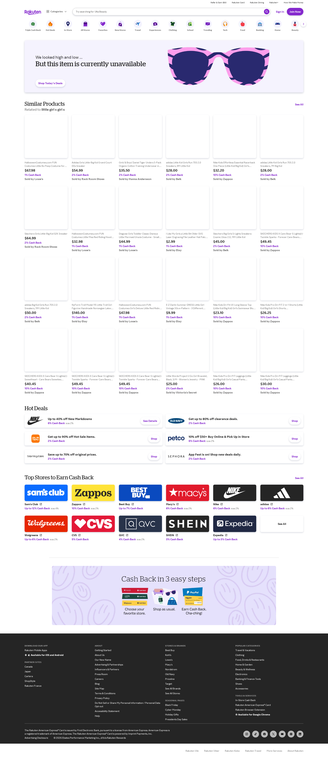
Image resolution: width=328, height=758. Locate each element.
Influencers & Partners (107, 669)
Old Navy (170, 674)
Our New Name (103, 659)
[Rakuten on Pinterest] (291, 734)
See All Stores (172, 693)
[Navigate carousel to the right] (303, 24)
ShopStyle (30, 680)
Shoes (238, 683)
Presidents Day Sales (176, 719)
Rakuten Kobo (232, 750)
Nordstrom (171, 669)
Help (97, 715)
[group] (46, 148)
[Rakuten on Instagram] (246, 734)
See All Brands (172, 688)
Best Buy (170, 650)
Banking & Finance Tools (248, 678)
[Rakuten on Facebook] (264, 734)
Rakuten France (33, 685)
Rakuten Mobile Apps (36, 650)
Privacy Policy (102, 698)
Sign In (280, 11)
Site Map (99, 688)
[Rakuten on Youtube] (282, 734)
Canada (28, 666)
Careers (99, 678)
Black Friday (171, 704)
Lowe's (168, 659)
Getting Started (103, 650)
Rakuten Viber (211, 750)
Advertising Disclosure (36, 737)
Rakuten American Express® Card (253, 704)
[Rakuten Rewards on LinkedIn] (300, 734)
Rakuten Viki (192, 750)
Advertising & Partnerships (109, 664)
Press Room (101, 674)
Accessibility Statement (107, 711)
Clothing (239, 654)
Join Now (295, 11)
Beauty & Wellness (245, 669)
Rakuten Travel (253, 750)
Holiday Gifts (172, 714)
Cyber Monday (173, 709)
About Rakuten (295, 750)
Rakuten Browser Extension (250, 709)
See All (299, 104)
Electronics (241, 674)
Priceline (170, 678)
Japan (28, 671)
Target (168, 683)
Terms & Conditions (105, 693)
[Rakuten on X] (273, 734)
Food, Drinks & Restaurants (249, 659)
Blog (97, 683)
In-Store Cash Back (245, 700)
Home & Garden (243, 664)
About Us (99, 654)
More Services (274, 750)
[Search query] (266, 11)
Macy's (168, 664)
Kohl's (168, 654)
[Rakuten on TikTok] (255, 734)
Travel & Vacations (245, 650)
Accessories (241, 688)
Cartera (29, 676)
